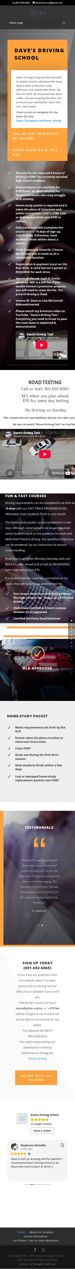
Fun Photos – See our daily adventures (36, 1240)
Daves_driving (37, 1058)
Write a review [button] (42, 1130)
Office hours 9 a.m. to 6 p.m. (35, 152)
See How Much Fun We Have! (36, 1078)
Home (21, 1232)
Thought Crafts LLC (44, 1264)
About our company (41, 1232)
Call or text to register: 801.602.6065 (36, 136)
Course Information (35, 1236)
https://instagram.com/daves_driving (38, 120)
